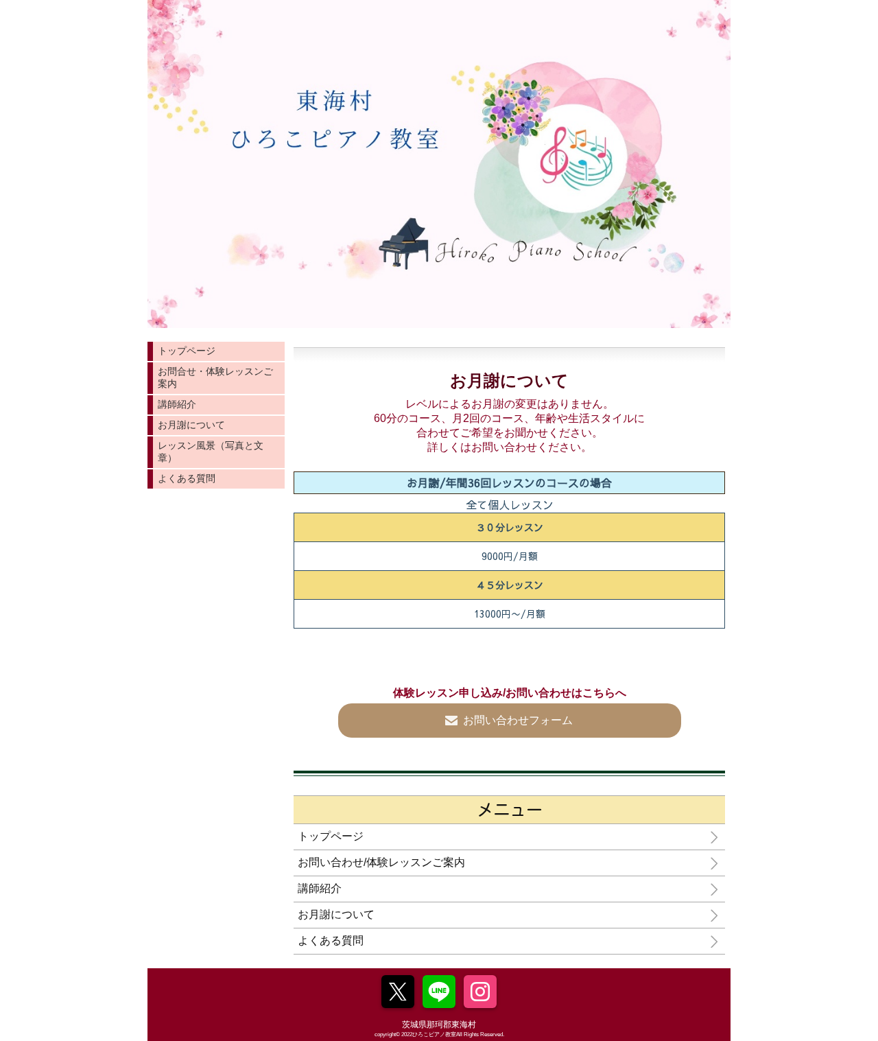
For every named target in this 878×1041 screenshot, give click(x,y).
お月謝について (191, 424)
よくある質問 (186, 478)
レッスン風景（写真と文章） (210, 451)
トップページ (186, 350)
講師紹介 (177, 404)
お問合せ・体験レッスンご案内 (215, 377)
